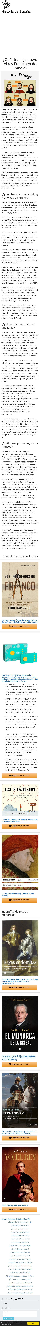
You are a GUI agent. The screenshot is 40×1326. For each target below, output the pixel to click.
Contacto (4, 1303)
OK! (33, 1323)
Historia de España (16, 12)
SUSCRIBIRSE (8, 1318)
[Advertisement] (20, 35)
